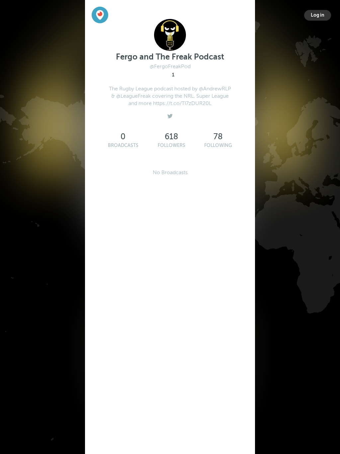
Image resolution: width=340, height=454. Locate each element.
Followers (171, 145)
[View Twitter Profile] (170, 114)
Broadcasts (123, 145)
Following (218, 145)
